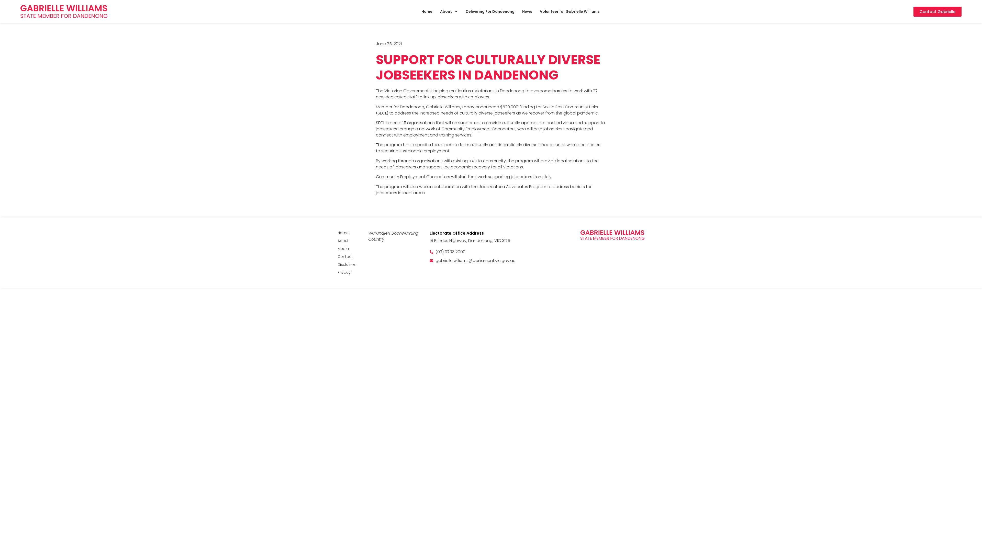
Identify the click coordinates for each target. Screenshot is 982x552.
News (527, 11)
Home (426, 11)
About (446, 11)
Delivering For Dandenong (490, 11)
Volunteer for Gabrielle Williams (570, 11)
